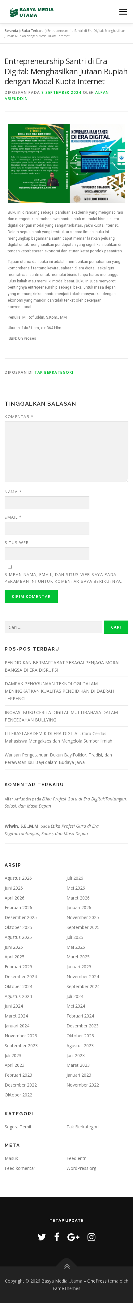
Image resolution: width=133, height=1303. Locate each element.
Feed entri (76, 1158)
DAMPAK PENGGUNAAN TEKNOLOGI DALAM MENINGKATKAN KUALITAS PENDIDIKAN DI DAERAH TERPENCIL (59, 691)
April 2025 (14, 957)
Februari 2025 (18, 967)
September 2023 (21, 1045)
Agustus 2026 (18, 878)
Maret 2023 (78, 1065)
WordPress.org (81, 1168)
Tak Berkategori (54, 372)
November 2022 (82, 1085)
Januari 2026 (78, 907)
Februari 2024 (80, 1016)
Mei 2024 (75, 1006)
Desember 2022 (21, 1085)
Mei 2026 (75, 888)
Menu (123, 11)
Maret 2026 (78, 898)
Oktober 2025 (18, 927)
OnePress (97, 1281)
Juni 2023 (75, 1055)
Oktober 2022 (18, 1095)
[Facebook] (56, 1237)
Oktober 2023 (80, 1036)
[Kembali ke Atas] (67, 1267)
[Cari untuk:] (53, 627)
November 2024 (82, 976)
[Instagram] (92, 1237)
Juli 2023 (13, 1055)
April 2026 (14, 898)
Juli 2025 (74, 937)
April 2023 (14, 1065)
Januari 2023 (78, 1075)
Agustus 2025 (18, 937)
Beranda (11, 30)
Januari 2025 (78, 967)
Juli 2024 (74, 996)
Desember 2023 (82, 1026)
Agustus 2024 (18, 996)
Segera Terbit (18, 1127)
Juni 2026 (14, 888)
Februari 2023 (18, 1075)
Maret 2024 (16, 1016)
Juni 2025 (14, 947)
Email (13, 517)
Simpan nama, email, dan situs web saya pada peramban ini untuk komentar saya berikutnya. (63, 578)
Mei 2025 (75, 947)
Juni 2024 (14, 1006)
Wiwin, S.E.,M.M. (22, 826)
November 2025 (82, 917)
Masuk (11, 1158)
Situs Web (17, 542)
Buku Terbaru (33, 30)
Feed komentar (20, 1168)
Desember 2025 (21, 917)
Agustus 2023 (80, 1045)
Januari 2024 (17, 1026)
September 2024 (83, 986)
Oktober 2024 (18, 986)
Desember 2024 (21, 976)
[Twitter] (41, 1237)
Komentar (19, 416)
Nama (13, 492)
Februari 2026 (18, 907)
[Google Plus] (73, 1237)
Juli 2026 (74, 878)
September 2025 (83, 927)
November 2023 (21, 1036)
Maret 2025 (78, 957)
